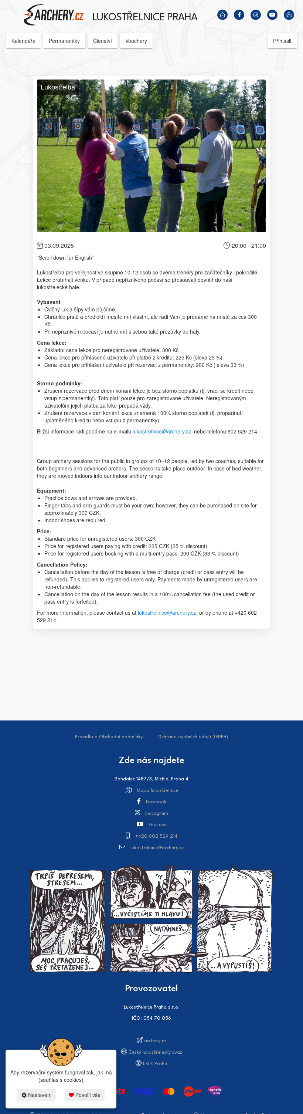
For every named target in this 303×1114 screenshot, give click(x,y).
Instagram (156, 813)
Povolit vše (87, 1094)
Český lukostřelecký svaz (155, 1052)
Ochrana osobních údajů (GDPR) (192, 737)
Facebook (156, 802)
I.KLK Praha (155, 1063)
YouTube (158, 825)
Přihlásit (282, 40)
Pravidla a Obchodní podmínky (109, 737)
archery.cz (155, 1041)
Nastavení (39, 1094)
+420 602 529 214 (156, 836)
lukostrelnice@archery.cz (162, 431)
